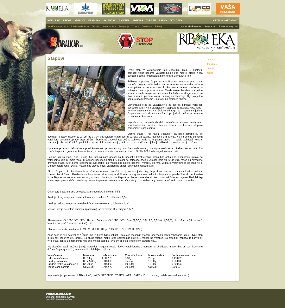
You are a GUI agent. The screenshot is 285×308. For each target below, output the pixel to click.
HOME (50, 20)
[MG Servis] (170, 13)
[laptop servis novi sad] (199, 13)
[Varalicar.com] (68, 40)
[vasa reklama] (228, 13)
